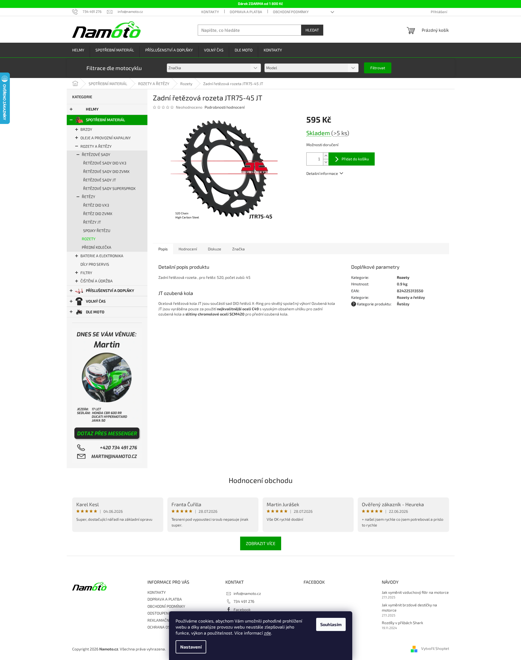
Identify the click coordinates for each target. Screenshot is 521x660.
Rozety (88, 238)
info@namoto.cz (247, 593)
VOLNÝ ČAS (96, 301)
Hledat (312, 30)
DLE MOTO (95, 311)
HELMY (92, 109)
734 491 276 (244, 601)
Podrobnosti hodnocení (225, 107)
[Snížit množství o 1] (325, 162)
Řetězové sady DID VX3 (104, 163)
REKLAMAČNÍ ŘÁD (163, 620)
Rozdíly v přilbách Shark (402, 622)
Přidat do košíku (355, 159)
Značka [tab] (238, 249)
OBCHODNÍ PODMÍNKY (290, 12)
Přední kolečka (96, 247)
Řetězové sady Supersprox (109, 188)
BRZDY (86, 129)
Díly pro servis (94, 264)
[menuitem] (78, 50)
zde (267, 632)
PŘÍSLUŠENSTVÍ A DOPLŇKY (110, 290)
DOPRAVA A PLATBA (246, 12)
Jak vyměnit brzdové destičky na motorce (409, 607)
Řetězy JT (92, 222)
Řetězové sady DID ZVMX (106, 171)
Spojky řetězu (96, 230)
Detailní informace (322, 173)
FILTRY (86, 272)
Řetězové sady (96, 154)
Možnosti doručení (322, 144)
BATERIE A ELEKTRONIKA (101, 255)
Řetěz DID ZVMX (97, 213)
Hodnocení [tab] (188, 249)
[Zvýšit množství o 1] (325, 156)
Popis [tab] (163, 249)
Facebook (242, 609)
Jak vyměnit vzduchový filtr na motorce (415, 592)
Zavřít (335, 189)
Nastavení (191, 646)
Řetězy (88, 196)
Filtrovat (377, 67)
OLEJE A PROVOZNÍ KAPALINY (105, 137)
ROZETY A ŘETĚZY (96, 146)
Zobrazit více (260, 543)
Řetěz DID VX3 (96, 205)
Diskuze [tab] (214, 249)
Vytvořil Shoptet (435, 648)
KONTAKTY (210, 12)
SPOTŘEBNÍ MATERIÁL (105, 119)
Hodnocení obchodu (261, 480)
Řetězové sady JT (99, 180)
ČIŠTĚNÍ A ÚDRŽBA (96, 281)
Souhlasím (331, 624)
